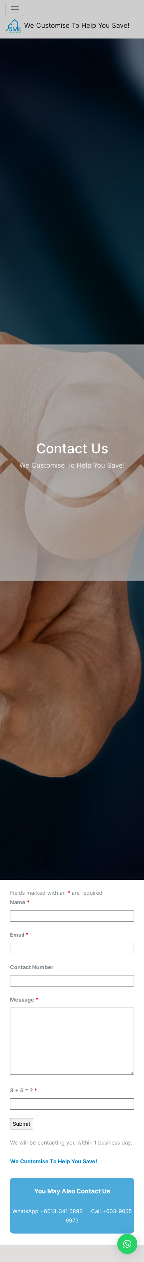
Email (19, 934)
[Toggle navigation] (14, 9)
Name (20, 902)
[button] (127, 1244)
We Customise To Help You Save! (76, 25)
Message (24, 999)
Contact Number (32, 967)
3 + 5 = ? (23, 1090)
